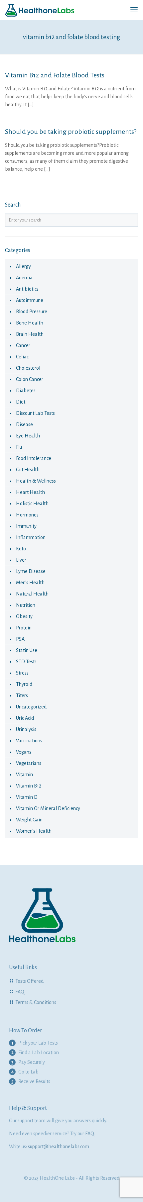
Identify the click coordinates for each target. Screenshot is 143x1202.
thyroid (24, 684)
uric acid (25, 718)
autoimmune (29, 300)
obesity (24, 616)
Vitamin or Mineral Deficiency (48, 808)
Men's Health (30, 582)
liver (21, 560)
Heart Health (30, 492)
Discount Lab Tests (35, 413)
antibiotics (27, 289)
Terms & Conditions (35, 1002)
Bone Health (29, 322)
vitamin (24, 774)
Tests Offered (29, 981)
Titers (22, 695)
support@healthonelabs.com (58, 1146)
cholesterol (28, 368)
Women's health (34, 831)
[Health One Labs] (40, 10)
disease (24, 424)
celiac (22, 356)
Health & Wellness (36, 481)
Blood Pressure (31, 311)
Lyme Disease (31, 571)
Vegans (23, 752)
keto (21, 548)
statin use (26, 650)
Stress (22, 673)
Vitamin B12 (28, 785)
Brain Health (30, 334)
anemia (24, 277)
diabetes (26, 390)
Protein (24, 627)
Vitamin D (27, 797)
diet (20, 402)
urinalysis (26, 729)
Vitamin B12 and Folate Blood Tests (54, 75)
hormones (27, 514)
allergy (23, 266)
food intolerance (33, 458)
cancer (23, 345)
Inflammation (31, 537)
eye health (28, 435)
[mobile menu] (134, 10)
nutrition (25, 605)
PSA (20, 639)
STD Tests (26, 661)
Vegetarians (28, 763)
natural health (32, 594)
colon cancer (29, 379)
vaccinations (29, 740)
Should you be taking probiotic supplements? (70, 131)
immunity (26, 526)
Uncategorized (31, 706)
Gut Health (28, 469)
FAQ (19, 991)
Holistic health (32, 503)
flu (19, 447)
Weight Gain (29, 819)
